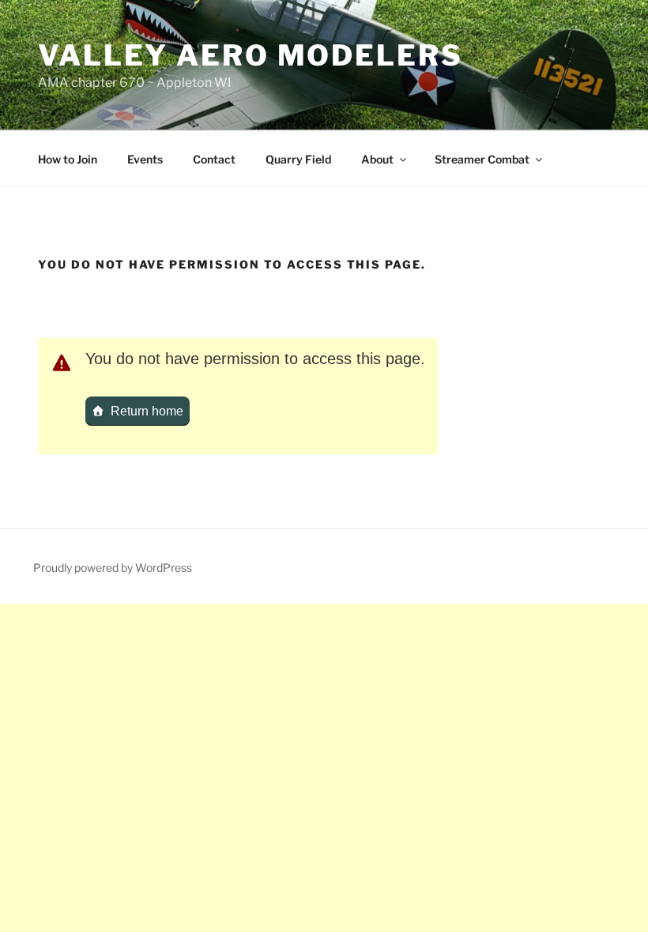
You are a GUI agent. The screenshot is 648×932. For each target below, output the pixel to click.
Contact (214, 159)
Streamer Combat (482, 159)
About (377, 159)
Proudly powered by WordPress (112, 567)
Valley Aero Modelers (250, 55)
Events (145, 159)
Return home (147, 411)
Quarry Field (298, 159)
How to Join (67, 159)
